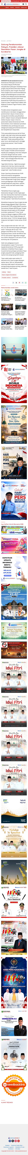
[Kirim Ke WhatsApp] (25, 283)
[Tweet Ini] (16, 283)
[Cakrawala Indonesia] (12, 4)
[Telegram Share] (22, 283)
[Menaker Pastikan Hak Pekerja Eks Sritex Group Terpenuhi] (21, 321)
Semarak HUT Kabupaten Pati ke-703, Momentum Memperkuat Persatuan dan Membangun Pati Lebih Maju (7, 299)
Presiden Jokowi (6, 277)
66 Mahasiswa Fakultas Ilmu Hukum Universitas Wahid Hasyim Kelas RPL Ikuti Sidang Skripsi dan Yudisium (20, 299)
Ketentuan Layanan (9, 1147)
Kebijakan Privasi (19, 1147)
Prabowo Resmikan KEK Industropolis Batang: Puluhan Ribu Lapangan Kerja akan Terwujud (7, 327)
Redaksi (7, 1145)
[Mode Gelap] (23, 4)
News (9, 272)
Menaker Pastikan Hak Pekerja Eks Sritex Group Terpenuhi (21, 327)
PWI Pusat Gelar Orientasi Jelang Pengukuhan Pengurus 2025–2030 (7, 313)
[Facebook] (10, 1141)
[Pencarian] (26, 4)
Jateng (4, 272)
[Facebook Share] (13, 283)
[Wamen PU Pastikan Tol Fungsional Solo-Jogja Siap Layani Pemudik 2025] (21, 307)
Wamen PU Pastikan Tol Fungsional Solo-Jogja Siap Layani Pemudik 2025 (20, 313)
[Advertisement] (14, 23)
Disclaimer (11, 1149)
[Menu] (2, 4)
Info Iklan (17, 1149)
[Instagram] (15, 1141)
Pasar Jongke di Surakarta (9, 275)
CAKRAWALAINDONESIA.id (6, 54)
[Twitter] (13, 1141)
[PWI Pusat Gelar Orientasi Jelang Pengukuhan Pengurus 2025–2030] (7, 307)
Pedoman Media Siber (17, 1145)
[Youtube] (18, 1141)
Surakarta (15, 277)
